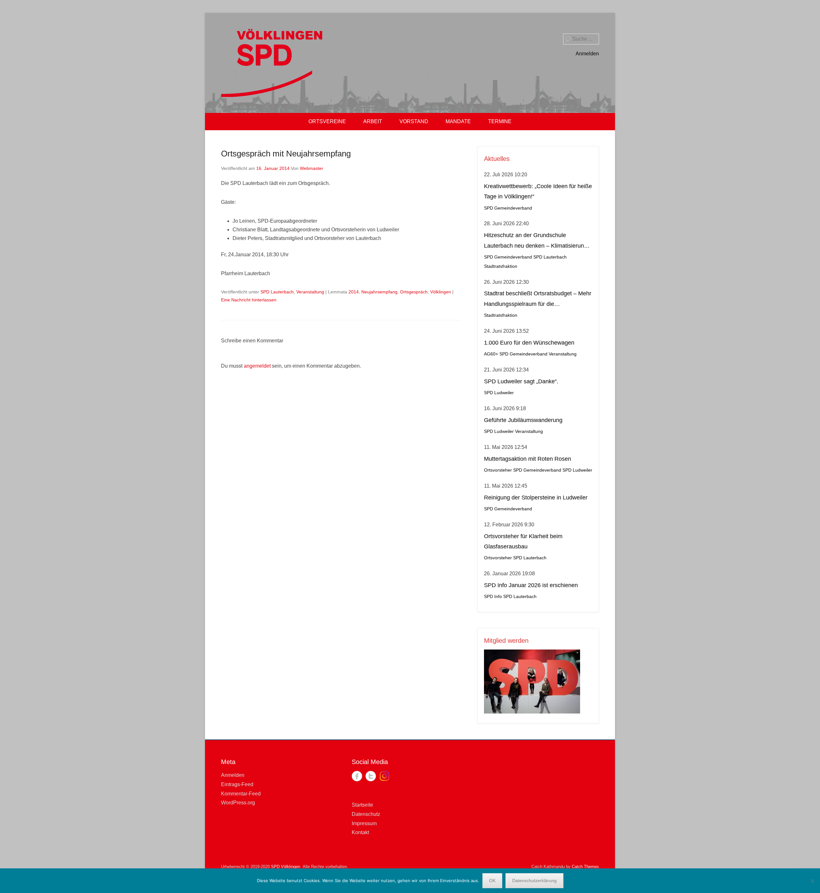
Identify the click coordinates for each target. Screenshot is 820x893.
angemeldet (257, 366)
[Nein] (812, 881)
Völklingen (440, 291)
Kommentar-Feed (241, 793)
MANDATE (458, 121)
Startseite (362, 805)
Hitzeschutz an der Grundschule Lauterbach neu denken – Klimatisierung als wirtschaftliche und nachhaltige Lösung (538, 241)
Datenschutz (366, 814)
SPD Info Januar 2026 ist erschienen (531, 585)
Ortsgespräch (414, 291)
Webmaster (311, 168)
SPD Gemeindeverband (508, 208)
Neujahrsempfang (379, 291)
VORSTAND (413, 121)
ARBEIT (372, 121)
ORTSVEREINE (327, 121)
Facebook (357, 776)
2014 (353, 291)
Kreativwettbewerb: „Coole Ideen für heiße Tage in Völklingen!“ (538, 191)
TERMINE (500, 121)
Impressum (364, 823)
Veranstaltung (310, 291)
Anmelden (587, 53)
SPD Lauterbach (277, 291)
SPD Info (493, 596)
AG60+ (491, 354)
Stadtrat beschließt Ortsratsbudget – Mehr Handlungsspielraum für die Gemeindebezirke (537, 299)
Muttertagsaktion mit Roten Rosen (527, 459)
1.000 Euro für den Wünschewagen (529, 342)
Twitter (370, 776)
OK (492, 880)
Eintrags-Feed (237, 784)
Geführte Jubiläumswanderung (523, 420)
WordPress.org (238, 802)
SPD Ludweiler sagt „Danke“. (521, 381)
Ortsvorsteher (498, 470)
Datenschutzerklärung (534, 880)
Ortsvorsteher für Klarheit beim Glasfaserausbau (523, 541)
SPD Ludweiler (499, 392)
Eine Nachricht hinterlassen (248, 299)
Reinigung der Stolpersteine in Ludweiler (535, 497)
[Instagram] (384, 776)
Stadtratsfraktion (500, 266)
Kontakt (360, 832)
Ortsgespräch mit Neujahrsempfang (286, 153)
